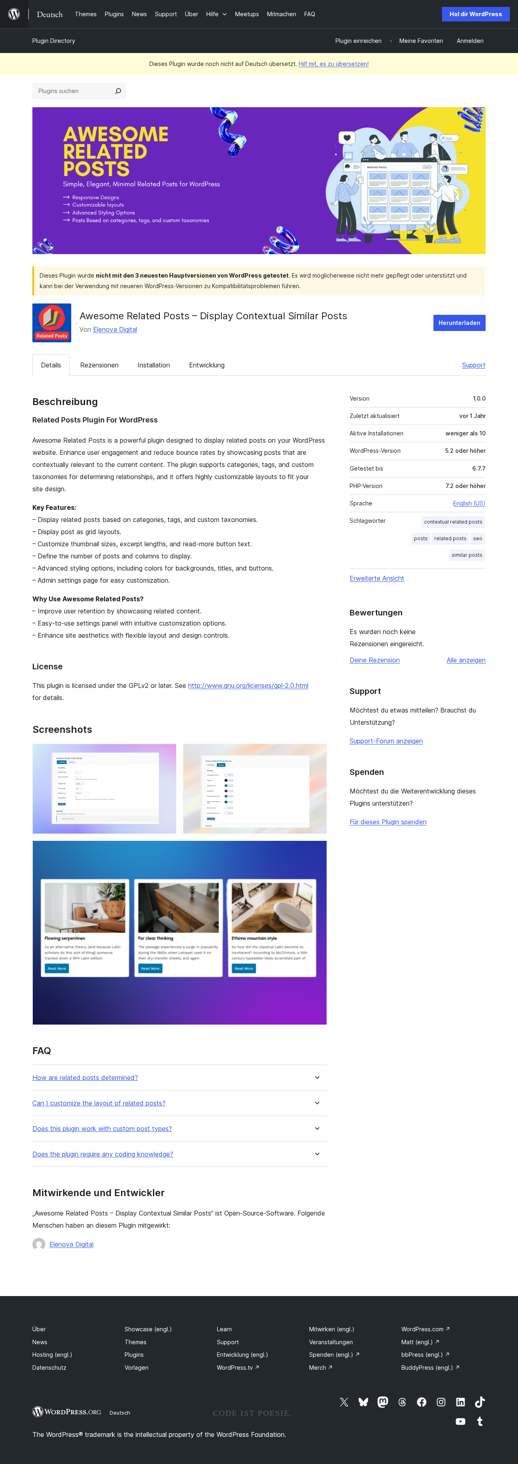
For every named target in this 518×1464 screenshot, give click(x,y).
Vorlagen (137, 1367)
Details (51, 365)
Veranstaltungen (331, 1342)
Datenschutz (49, 1367)
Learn (224, 1329)
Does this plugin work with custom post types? (102, 1129)
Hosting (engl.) (52, 1354)
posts (421, 538)
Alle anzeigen (466, 660)
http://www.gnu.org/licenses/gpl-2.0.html (248, 685)
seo (477, 538)
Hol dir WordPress (476, 14)
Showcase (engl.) (148, 1329)
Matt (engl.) (420, 1342)
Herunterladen (459, 322)
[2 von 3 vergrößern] (316, 755)
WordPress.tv (238, 1367)
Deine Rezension (375, 660)
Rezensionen (99, 365)
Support (474, 365)
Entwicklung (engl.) (242, 1354)
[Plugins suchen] (118, 91)
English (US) (469, 503)
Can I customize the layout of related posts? (99, 1103)
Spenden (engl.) (334, 1354)
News (39, 1342)
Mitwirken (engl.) (332, 1329)
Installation (154, 365)
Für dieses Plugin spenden (388, 822)
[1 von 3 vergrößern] (165, 755)
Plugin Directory (53, 40)
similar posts (467, 555)
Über (39, 1329)
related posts (450, 538)
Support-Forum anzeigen (386, 741)
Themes (135, 1342)
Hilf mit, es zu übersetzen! (334, 63)
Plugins (134, 1354)
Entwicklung (207, 365)
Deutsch (120, 1412)
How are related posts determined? (85, 1078)
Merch (321, 1367)
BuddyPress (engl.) (430, 1367)
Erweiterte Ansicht (377, 578)
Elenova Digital (115, 329)
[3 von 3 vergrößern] (316, 851)
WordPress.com (425, 1329)
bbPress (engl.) (425, 1354)
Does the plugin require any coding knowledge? (102, 1154)
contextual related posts (453, 522)
